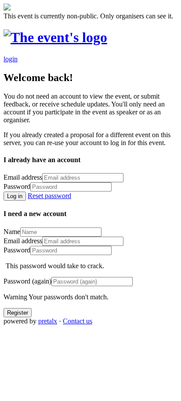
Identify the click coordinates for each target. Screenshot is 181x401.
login (11, 59)
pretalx (47, 321)
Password (17, 186)
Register (17, 312)
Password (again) (27, 281)
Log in (14, 196)
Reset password (49, 195)
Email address (23, 177)
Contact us (77, 321)
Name (12, 231)
